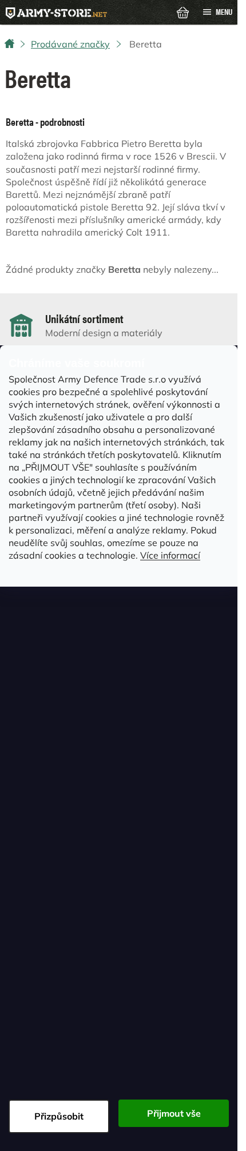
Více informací (170, 555)
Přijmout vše (174, 1113)
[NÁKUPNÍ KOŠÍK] (183, 11)
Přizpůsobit (59, 1116)
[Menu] (217, 12)
